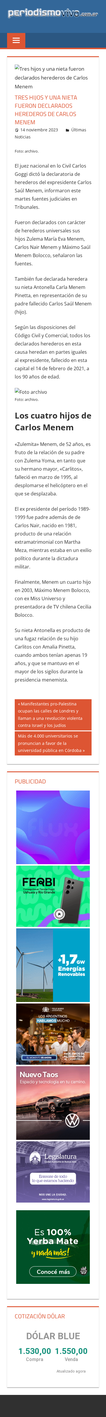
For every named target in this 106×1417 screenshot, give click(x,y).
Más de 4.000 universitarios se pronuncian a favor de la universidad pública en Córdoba (50, 743)
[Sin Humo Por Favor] (53, 1034)
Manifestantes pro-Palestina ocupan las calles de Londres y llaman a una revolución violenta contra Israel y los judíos (50, 714)
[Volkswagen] (53, 1103)
